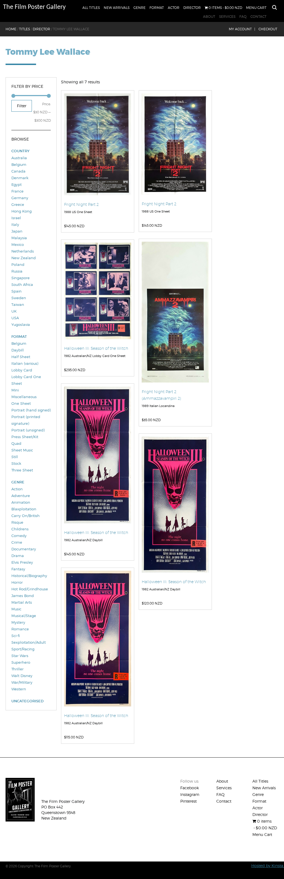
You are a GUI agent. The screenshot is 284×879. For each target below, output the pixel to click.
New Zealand (23, 258)
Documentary (23, 549)
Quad (16, 443)
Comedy (19, 535)
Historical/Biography (29, 575)
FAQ (243, 16)
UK (14, 311)
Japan (16, 231)
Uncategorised (27, 701)
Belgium (18, 164)
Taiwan (17, 304)
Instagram (189, 794)
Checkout (267, 29)
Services (227, 16)
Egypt (16, 184)
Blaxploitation (23, 509)
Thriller (17, 669)
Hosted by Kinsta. (267, 865)
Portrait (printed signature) (25, 420)
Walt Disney (21, 675)
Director (192, 8)
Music (16, 609)
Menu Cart (256, 8)
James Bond (22, 595)
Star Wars (19, 655)
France (17, 191)
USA (15, 318)
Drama (17, 555)
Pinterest (188, 801)
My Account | (242, 29)
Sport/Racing (22, 649)
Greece (17, 204)
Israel (16, 218)
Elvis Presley (22, 562)
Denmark (19, 178)
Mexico (17, 244)
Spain (16, 291)
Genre (139, 8)
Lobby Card (21, 370)
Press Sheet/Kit (24, 436)
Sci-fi (15, 635)
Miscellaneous (24, 396)
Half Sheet (20, 356)
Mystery (18, 622)
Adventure (20, 495)
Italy (15, 224)
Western (18, 689)
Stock (16, 463)
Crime (16, 542)
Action (17, 489)
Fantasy (18, 569)
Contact (258, 16)
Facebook (189, 787)
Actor (173, 8)
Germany (19, 198)
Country (20, 151)
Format (156, 8)
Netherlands (22, 251)
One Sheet (21, 403)
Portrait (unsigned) (28, 430)
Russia (16, 271)
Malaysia (19, 238)
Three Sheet (22, 470)
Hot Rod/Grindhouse (29, 589)
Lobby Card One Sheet (26, 380)
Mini (15, 390)
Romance (20, 629)
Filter (21, 105)
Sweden (18, 298)
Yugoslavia (20, 324)
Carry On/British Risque (25, 519)
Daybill (17, 350)
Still (14, 457)
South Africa (22, 284)
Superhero (20, 662)
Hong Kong (21, 211)
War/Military (21, 682)
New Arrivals (117, 8)
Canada (18, 171)
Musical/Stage (23, 615)
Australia (19, 158)
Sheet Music (22, 450)
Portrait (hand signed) (31, 410)
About (209, 16)
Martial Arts (21, 602)
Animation (20, 502)
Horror (17, 582)
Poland (17, 264)
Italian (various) (24, 363)
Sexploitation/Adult (28, 642)
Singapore (20, 278)
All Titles (91, 8)
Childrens (20, 529)
